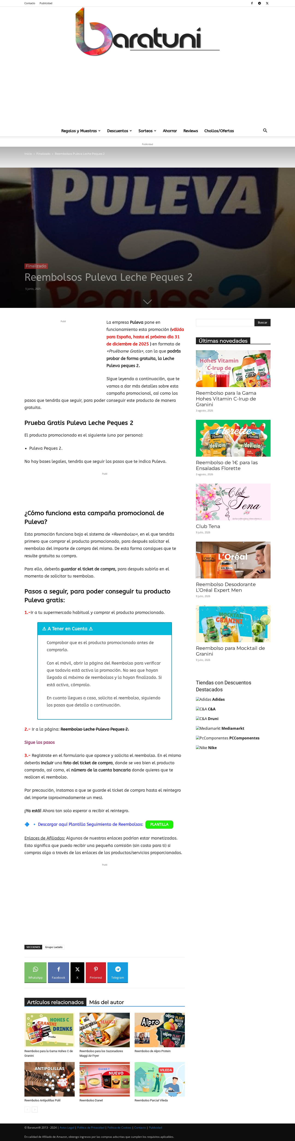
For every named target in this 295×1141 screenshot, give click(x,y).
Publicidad (46, 3)
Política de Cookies (119, 1127)
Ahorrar (170, 130)
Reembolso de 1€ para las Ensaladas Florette (227, 465)
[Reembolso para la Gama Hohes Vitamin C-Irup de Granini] (233, 368)
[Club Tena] (233, 502)
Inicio (28, 153)
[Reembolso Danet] (105, 1079)
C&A (211, 709)
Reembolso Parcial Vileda (151, 1100)
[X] (267, 3)
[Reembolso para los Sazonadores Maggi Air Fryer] (105, 1030)
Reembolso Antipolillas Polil (42, 1100)
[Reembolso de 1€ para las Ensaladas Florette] (233, 438)
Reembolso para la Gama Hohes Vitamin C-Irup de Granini (226, 398)
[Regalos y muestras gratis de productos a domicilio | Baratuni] (147, 31)
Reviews (190, 130)
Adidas (218, 699)
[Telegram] (259, 3)
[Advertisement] (147, 90)
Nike (212, 747)
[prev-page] (27, 1109)
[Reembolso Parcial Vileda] (160, 1079)
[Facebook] (251, 3)
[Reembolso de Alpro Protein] (160, 1030)
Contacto (29, 3)
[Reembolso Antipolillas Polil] (49, 1079)
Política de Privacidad (90, 1127)
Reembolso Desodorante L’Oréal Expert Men (226, 587)
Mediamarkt (232, 728)
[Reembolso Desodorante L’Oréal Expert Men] (233, 560)
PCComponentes (244, 738)
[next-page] (35, 1109)
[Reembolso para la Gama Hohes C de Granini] (49, 1030)
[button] (265, 131)
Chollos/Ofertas (219, 130)
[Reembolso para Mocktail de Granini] (233, 623)
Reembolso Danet (91, 1100)
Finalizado (43, 153)
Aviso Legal (67, 1127)
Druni (213, 718)
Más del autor (106, 1002)
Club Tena (208, 526)
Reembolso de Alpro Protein (153, 1051)
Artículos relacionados (55, 1002)
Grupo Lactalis (53, 947)
